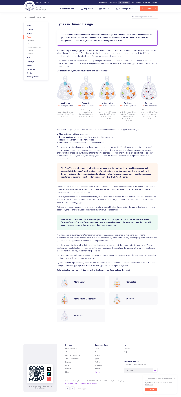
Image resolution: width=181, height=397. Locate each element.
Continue (151, 389)
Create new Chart (67, 9)
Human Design (103, 2)
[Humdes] (29, 6)
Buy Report (88, 9)
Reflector (30, 53)
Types (29, 37)
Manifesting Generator (34, 47)
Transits (106, 9)
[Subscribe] (155, 370)
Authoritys (30, 62)
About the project (71, 352)
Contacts (155, 2)
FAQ (125, 352)
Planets (29, 65)
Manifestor (31, 41)
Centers (29, 33)
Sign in (149, 8)
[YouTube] (45, 2)
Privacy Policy (69, 383)
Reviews (138, 2)
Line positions (31, 69)
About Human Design (72, 355)
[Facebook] (48, 2)
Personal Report (124, 2)
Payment (127, 348)
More (96, 372)
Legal (67, 365)
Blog (133, 2)
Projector (30, 50)
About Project (146, 2)
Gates (29, 26)
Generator (31, 44)
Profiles (29, 58)
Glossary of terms (33, 77)
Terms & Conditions (80, 383)
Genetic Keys (113, 2)
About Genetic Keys (72, 358)
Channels (30, 29)
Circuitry (30, 73)
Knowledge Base (126, 9)
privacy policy (149, 384)
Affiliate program (92, 383)
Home (25, 17)
